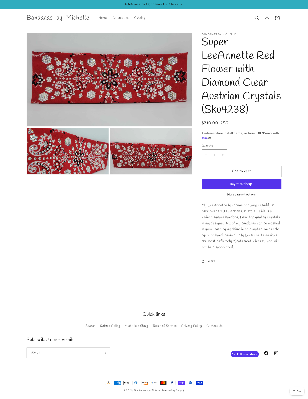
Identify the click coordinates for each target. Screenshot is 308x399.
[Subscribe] (105, 353)
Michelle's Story (136, 326)
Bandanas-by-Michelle (147, 390)
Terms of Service (165, 326)
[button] (257, 18)
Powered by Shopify (172, 390)
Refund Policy (110, 326)
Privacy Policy (191, 326)
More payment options (241, 194)
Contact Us (214, 326)
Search (91, 326)
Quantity (207, 146)
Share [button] (211, 261)
